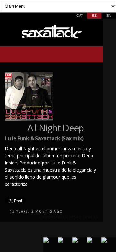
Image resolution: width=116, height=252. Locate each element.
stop (22, 54)
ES (94, 15)
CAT (79, 15)
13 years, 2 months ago (36, 211)
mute (80, 54)
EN (108, 15)
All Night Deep (55, 127)
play (10, 54)
